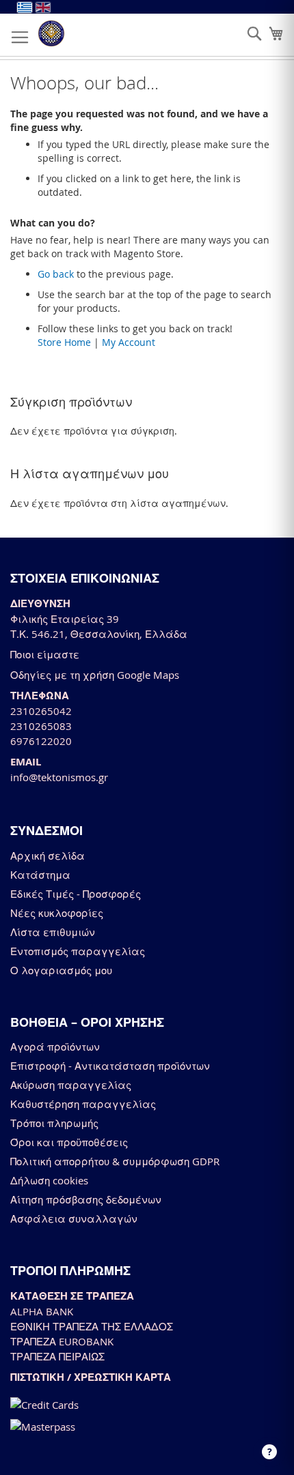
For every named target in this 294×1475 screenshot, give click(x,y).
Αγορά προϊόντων (55, 1046)
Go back (56, 273)
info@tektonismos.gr (59, 777)
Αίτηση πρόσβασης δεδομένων (85, 1199)
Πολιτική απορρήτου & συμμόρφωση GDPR (114, 1161)
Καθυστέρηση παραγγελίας (83, 1104)
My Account (128, 342)
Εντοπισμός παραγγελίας (77, 951)
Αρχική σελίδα (47, 855)
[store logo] (51, 33)
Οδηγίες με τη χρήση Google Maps (94, 675)
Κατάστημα (40, 874)
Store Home (64, 342)
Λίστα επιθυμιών (52, 932)
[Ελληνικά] (24, 7)
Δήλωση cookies (49, 1180)
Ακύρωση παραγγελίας (70, 1085)
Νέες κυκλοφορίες (56, 913)
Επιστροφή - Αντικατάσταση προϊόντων (110, 1065)
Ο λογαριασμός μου (61, 970)
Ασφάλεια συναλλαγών (73, 1218)
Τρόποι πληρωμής (54, 1123)
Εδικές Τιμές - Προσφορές (75, 894)
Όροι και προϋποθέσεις (69, 1142)
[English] (43, 7)
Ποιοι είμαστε (44, 654)
